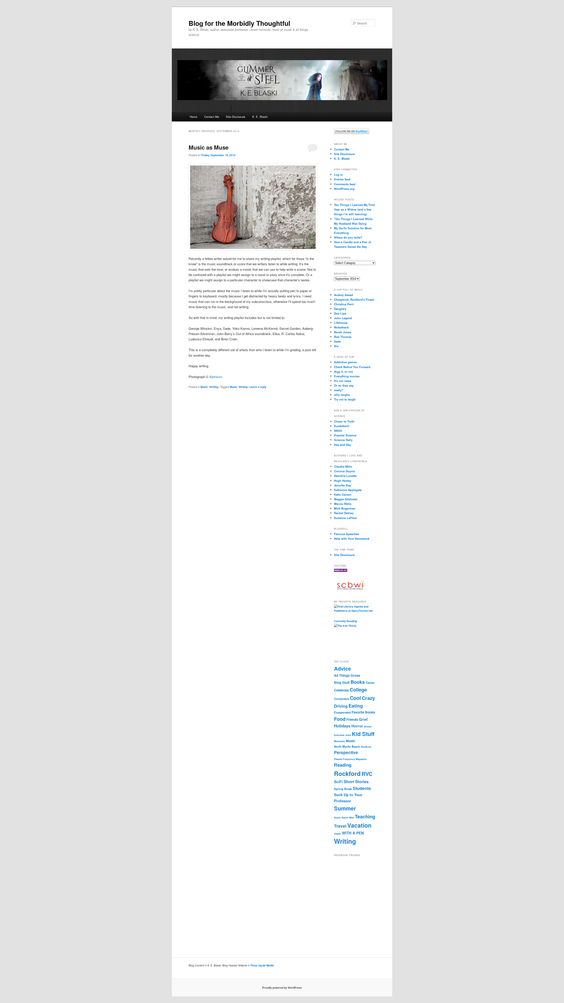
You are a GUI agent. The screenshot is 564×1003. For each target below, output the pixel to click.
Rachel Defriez (344, 513)
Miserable (339, 741)
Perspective (346, 752)
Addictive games (345, 362)
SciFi (338, 781)
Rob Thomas (342, 337)
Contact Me (211, 117)
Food (339, 718)
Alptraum (215, 376)
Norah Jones (342, 332)
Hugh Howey (342, 480)
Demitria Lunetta (345, 476)
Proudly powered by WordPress (282, 988)
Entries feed (342, 179)
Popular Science (345, 435)
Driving (341, 706)
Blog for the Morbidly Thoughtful (239, 23)
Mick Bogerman (344, 508)
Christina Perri (344, 304)
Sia (336, 346)
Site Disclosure (235, 117)
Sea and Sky (342, 445)
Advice (342, 668)
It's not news (342, 381)
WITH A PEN (353, 833)
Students (362, 788)
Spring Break (343, 789)
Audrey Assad (343, 295)
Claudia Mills (343, 466)
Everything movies (347, 376)
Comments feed (344, 184)
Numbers (366, 746)
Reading (342, 765)
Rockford (347, 773)
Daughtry (340, 309)
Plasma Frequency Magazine (350, 759)
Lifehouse (340, 323)
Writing (213, 387)
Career (370, 682)
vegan (337, 833)
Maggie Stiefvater (346, 499)
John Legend (343, 318)
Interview (339, 735)
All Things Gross (347, 675)
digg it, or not (343, 371)
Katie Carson (342, 494)
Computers (341, 699)
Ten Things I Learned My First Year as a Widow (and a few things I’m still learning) (354, 209)
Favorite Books (363, 712)
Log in (338, 174)
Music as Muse (208, 147)
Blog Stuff (342, 682)
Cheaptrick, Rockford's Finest (354, 299)
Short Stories (356, 781)
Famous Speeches (346, 534)
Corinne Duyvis (344, 471)
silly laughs (342, 395)
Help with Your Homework (351, 538)
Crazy (368, 697)
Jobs (348, 735)
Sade (337, 341)
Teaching (365, 816)
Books (358, 682)
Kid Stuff (363, 734)
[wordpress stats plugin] (340, 571)
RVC (367, 773)
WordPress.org (344, 189)
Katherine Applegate (348, 490)
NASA (338, 430)
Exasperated (342, 712)
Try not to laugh (345, 399)
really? (338, 390)
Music (204, 387)
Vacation (359, 825)
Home (193, 117)
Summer (345, 808)
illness (367, 726)
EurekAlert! (341, 426)
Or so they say (344, 385)
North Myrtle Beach (347, 746)
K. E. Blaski (260, 117)
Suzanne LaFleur (345, 518)
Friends (352, 719)
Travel (340, 826)
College (358, 689)
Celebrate (341, 690)
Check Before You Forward (352, 367)
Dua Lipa (340, 313)
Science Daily (343, 440)
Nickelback (341, 327)
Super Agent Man (344, 817)
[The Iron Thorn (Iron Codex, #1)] (345, 626)
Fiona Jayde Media (262, 965)
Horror (357, 726)
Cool (355, 697)
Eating (356, 705)
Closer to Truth (344, 421)
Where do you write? (348, 237)
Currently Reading (345, 621)
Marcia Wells (342, 504)
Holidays (342, 726)
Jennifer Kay (342, 485)
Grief (363, 719)
